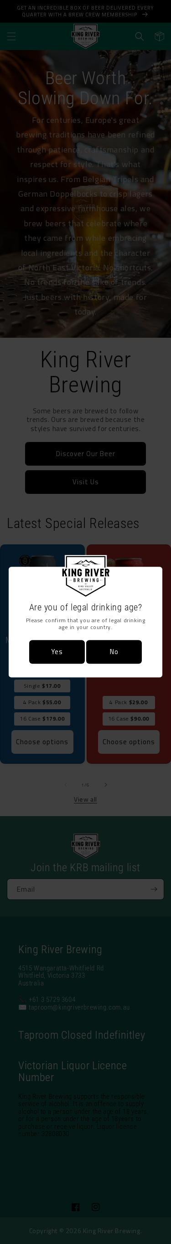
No (114, 651)
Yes (57, 651)
